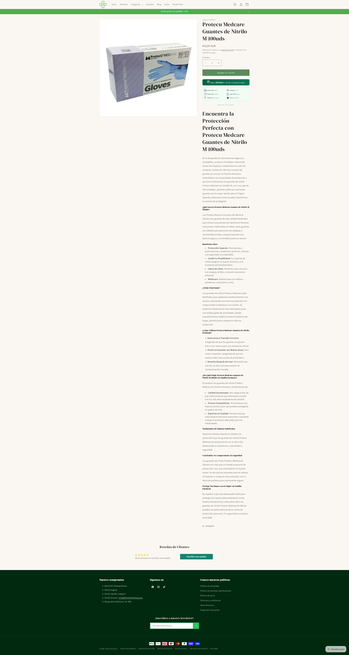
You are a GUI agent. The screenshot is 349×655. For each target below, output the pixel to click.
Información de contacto (198, 649)
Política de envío (207, 595)
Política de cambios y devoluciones (215, 591)
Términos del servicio (164, 649)
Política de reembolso (128, 649)
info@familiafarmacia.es (131, 597)
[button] (136, 4)
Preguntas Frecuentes (210, 610)
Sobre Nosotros (207, 605)
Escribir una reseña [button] (196, 556)
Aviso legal (214, 649)
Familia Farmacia (111, 649)
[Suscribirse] (196, 626)
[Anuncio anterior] (100, 11)
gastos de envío (228, 50)
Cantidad (206, 57)
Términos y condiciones (210, 600)
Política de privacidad (209, 586)
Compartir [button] (209, 526)
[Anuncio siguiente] (249, 11)
